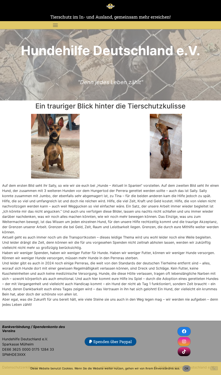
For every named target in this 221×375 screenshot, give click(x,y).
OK (187, 368)
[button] (55, 25)
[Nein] (214, 368)
